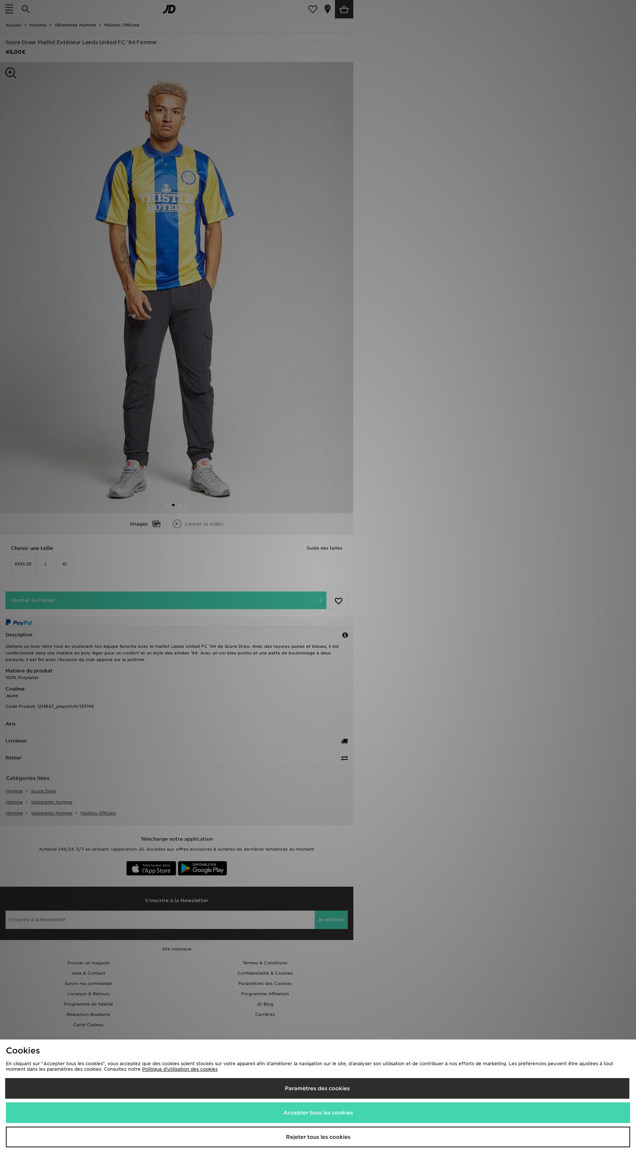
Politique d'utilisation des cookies (180, 1069)
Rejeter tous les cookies (318, 1137)
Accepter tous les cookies (318, 1113)
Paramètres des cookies (317, 1088)
